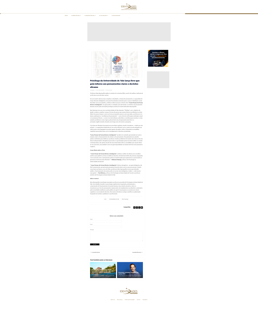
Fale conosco (119, 299)
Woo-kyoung (125, 199)
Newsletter (145, 299)
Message (92, 229)
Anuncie (138, 299)
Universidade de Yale (114, 199)
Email (91, 224)
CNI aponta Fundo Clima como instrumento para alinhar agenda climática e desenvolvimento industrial (102, 272)
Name (91, 219)
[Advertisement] (127, 31)
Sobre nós (113, 299)
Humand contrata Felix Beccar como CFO (128, 273)
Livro (105, 199)
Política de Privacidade (130, 299)
